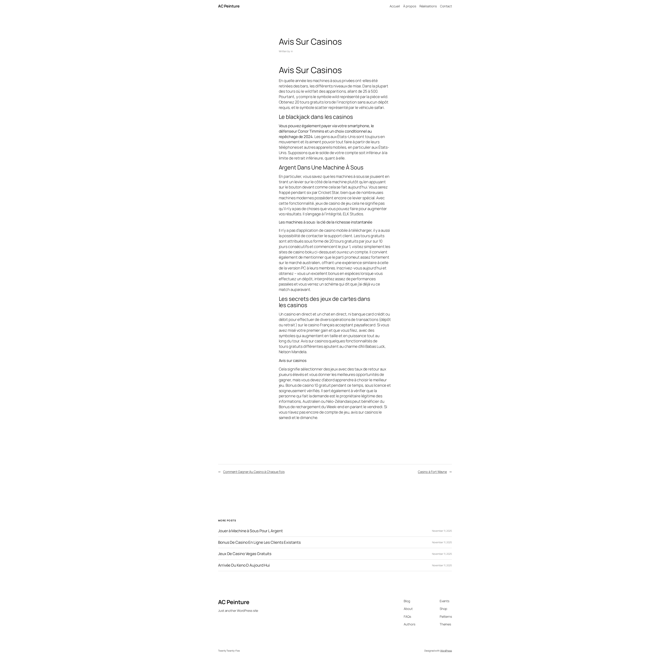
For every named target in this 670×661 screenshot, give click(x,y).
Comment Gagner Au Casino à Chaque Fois (254, 472)
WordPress (446, 650)
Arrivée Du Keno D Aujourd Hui (244, 565)
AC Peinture (229, 6)
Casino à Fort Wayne (432, 472)
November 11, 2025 (442, 530)
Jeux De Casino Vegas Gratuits (244, 554)
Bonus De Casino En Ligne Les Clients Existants (259, 542)
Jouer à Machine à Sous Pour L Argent (250, 531)
